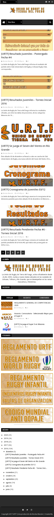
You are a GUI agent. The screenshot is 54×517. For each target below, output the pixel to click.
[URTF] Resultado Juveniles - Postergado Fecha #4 (25, 454)
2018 (6, 442)
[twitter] (49, 2)
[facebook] (46, 2)
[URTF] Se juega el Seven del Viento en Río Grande (25, 461)
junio (8, 489)
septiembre (10, 479)
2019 (6, 438)
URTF (14, 514)
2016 (6, 449)
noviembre (10, 472)
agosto (9, 483)
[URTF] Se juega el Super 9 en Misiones (29, 324)
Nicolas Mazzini (37, 514)
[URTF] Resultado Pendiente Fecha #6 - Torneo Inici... (26, 468)
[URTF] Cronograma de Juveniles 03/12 (23, 189)
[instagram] (52, 2)
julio (8, 486)
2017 (6, 445)
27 (18, 253)
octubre (9, 476)
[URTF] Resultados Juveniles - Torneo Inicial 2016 (24, 458)
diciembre (10, 452)
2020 (6, 435)
